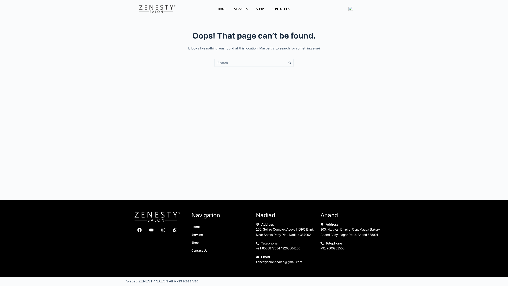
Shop (260, 9)
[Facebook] (139, 230)
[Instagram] (163, 230)
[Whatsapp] (175, 230)
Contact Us (281, 9)
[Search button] (289, 63)
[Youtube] (151, 230)
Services (241, 9)
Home (222, 9)
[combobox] (250, 63)
